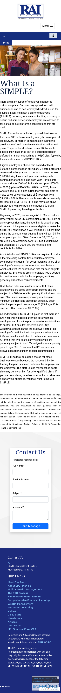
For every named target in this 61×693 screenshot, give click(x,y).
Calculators (14, 614)
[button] (47, 26)
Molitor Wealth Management (25, 589)
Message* (18, 507)
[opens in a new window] (53, 35)
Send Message (30, 526)
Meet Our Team (17, 582)
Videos (12, 611)
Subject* (17, 493)
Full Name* (18, 465)
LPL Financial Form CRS (22, 629)
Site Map (5, 686)
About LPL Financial (20, 585)
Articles (12, 621)
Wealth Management (20, 603)
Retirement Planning (20, 607)
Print (6, 42)
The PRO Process (18, 593)
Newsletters (15, 618)
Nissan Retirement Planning (24, 596)
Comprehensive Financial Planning (29, 600)
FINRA (41, 642)
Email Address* (21, 479)
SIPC (48, 642)
